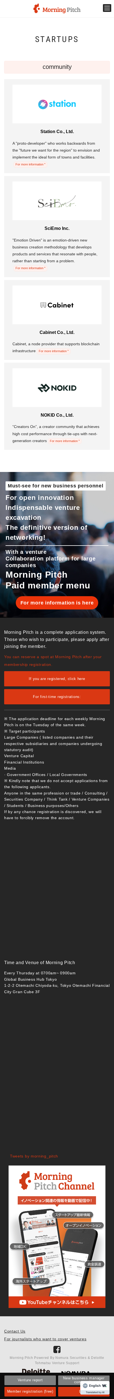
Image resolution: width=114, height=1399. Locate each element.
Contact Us (14, 1331)
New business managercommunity (83, 1380)
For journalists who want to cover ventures (45, 1339)
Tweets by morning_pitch (34, 1156)
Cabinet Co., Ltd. (57, 332)
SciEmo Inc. (57, 228)
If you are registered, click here (57, 679)
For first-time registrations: (57, 697)
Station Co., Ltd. (57, 131)
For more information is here (57, 603)
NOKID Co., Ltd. (57, 415)
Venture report (30, 1380)
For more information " (30, 164)
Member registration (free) (30, 1391)
